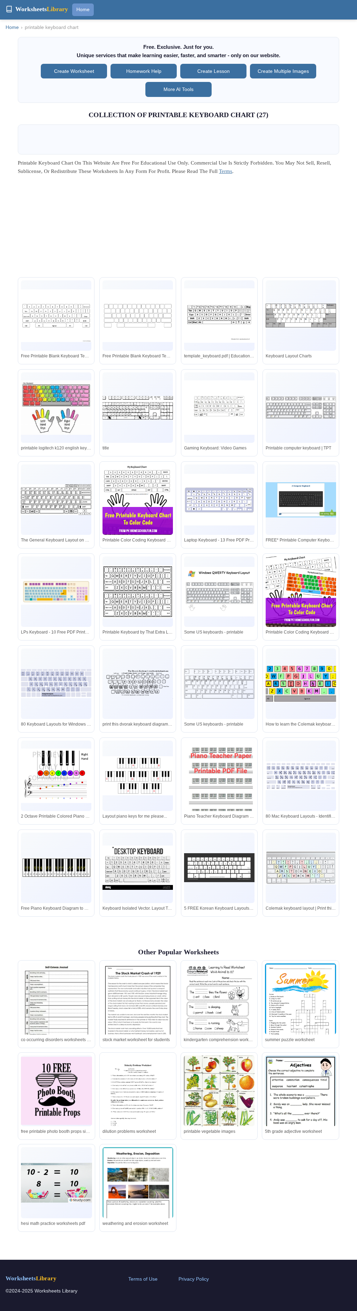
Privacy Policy (193, 1279)
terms (225, 171)
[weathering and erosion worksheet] (137, 1197)
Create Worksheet (74, 71)
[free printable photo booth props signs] (56, 1091)
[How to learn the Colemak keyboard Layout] (301, 683)
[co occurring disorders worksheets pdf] (56, 1012)
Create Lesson (213, 71)
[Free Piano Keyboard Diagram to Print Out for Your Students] (56, 868)
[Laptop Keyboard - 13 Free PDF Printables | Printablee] (219, 499)
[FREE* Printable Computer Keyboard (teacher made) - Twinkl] (301, 499)
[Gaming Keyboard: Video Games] (219, 407)
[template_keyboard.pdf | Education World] (219, 315)
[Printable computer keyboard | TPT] (301, 407)
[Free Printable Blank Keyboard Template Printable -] (56, 315)
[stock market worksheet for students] (137, 1009)
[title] (137, 407)
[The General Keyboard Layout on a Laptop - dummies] (56, 499)
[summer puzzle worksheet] (300, 1009)
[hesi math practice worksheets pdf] (56, 1183)
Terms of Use (143, 1279)
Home (83, 9)
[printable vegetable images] (219, 1099)
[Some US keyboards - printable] (219, 592)
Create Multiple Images (283, 71)
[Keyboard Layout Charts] (301, 315)
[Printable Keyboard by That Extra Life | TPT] (137, 591)
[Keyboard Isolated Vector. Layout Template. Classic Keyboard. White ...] (137, 868)
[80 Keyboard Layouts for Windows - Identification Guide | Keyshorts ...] (56, 683)
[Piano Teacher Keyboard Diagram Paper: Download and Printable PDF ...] (219, 780)
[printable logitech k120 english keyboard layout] (56, 407)
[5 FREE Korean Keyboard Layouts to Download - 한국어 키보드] (219, 867)
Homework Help (143, 71)
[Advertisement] (178, 228)
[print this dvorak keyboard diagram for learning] (137, 684)
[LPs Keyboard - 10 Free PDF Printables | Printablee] (56, 592)
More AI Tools (178, 89)
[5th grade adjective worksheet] (300, 1106)
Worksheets (31, 1278)
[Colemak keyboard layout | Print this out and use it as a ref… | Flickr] (301, 868)
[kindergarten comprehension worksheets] (219, 1009)
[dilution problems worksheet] (137, 1102)
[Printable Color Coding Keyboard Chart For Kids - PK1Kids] (137, 499)
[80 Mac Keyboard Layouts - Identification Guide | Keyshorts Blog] (301, 775)
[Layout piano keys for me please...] (137, 775)
